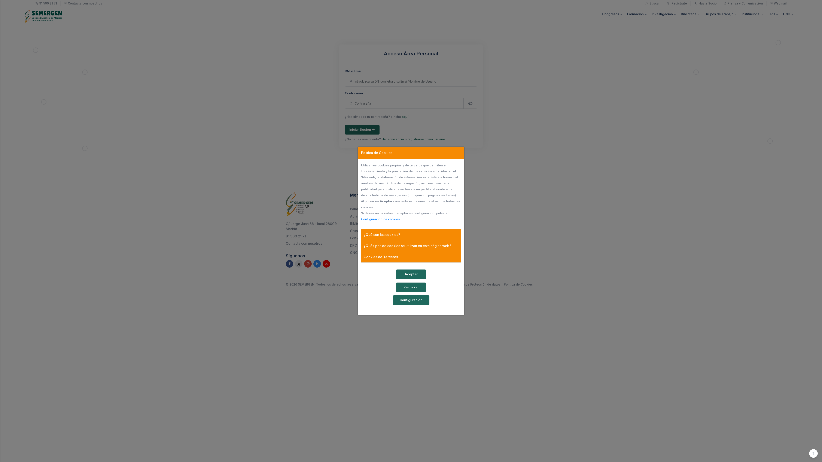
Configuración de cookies (380, 219)
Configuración (411, 300)
